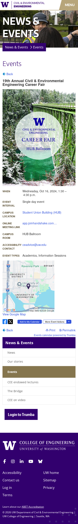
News (11, 353)
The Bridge (15, 391)
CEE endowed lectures (22, 382)
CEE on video (16, 400)
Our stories (15, 361)
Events (38, 47)
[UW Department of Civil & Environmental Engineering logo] (23, 5)
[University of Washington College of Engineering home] (39, 446)
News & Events (16, 47)
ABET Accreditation (33, 506)
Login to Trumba (21, 414)
